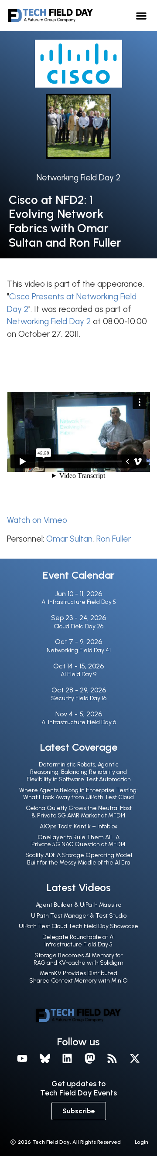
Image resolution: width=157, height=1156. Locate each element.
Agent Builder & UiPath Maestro (78, 905)
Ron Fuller (113, 539)
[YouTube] (22, 1058)
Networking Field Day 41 (79, 650)
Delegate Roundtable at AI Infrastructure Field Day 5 (78, 940)
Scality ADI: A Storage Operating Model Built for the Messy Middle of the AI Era (78, 858)
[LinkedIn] (67, 1058)
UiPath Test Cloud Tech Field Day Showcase (78, 926)
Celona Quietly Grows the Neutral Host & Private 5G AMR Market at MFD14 (79, 811)
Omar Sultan (69, 539)
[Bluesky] (45, 1058)
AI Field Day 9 (78, 674)
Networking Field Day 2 (78, 178)
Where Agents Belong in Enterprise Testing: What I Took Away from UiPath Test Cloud (78, 793)
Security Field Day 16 (78, 698)
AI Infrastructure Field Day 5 (78, 602)
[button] (141, 15)
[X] (134, 1058)
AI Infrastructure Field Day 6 (78, 722)
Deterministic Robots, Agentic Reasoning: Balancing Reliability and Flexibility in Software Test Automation (79, 772)
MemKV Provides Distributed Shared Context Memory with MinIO (78, 977)
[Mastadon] (89, 1058)
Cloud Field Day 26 (78, 626)
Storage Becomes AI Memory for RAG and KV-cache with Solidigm (78, 959)
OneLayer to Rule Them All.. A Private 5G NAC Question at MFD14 (78, 841)
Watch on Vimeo (37, 520)
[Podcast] (112, 1058)
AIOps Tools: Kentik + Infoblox (78, 826)
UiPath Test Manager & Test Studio (78, 915)
